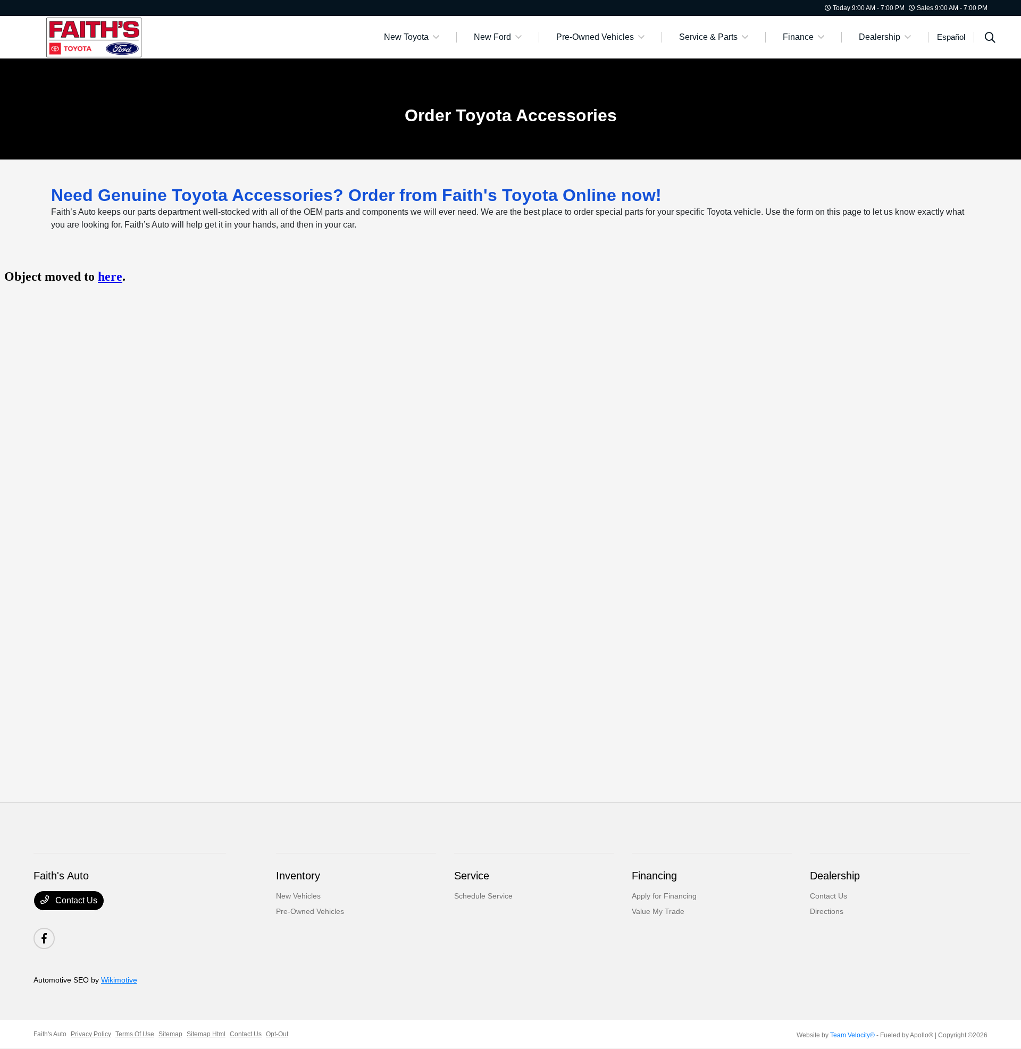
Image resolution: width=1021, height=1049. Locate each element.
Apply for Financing (664, 896)
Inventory (298, 876)
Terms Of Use (134, 1034)
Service (471, 876)
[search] (990, 39)
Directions (826, 911)
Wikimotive (119, 980)
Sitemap (170, 1034)
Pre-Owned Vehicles (310, 911)
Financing (654, 876)
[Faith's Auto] (125, 36)
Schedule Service (483, 896)
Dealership (835, 876)
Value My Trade (658, 911)
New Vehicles (298, 896)
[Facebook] (44, 938)
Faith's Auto (50, 1034)
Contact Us (75, 900)
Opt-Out (277, 1034)
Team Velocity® (852, 1035)
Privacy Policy (91, 1034)
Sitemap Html (206, 1034)
